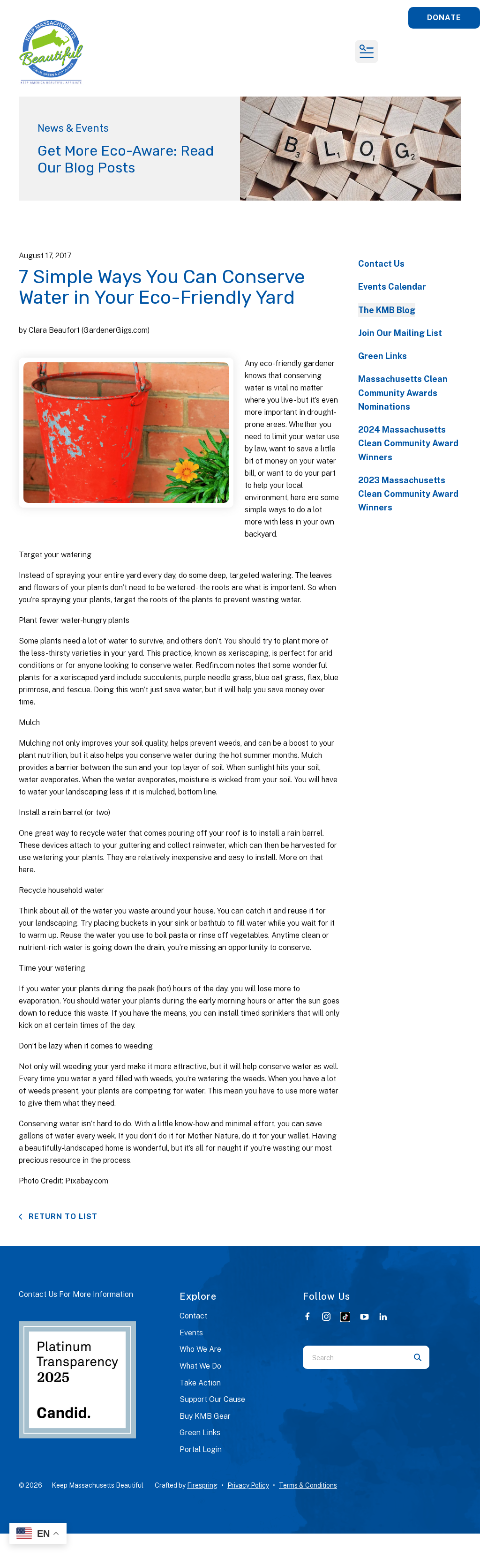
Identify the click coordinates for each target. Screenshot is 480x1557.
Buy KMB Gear (205, 1416)
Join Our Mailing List (400, 333)
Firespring (202, 1485)
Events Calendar (392, 287)
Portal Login (201, 1449)
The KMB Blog (386, 310)
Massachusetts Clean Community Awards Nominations (403, 393)
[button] (366, 51)
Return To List (62, 1216)
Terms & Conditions (308, 1485)
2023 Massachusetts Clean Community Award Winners (408, 494)
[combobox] (354, 1357)
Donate (444, 17)
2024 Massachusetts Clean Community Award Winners (408, 443)
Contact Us (381, 264)
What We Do (200, 1366)
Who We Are (200, 1349)
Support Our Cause (212, 1399)
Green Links (382, 356)
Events (191, 1332)
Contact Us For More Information (76, 1294)
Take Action (200, 1382)
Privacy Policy (248, 1485)
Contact (193, 1315)
